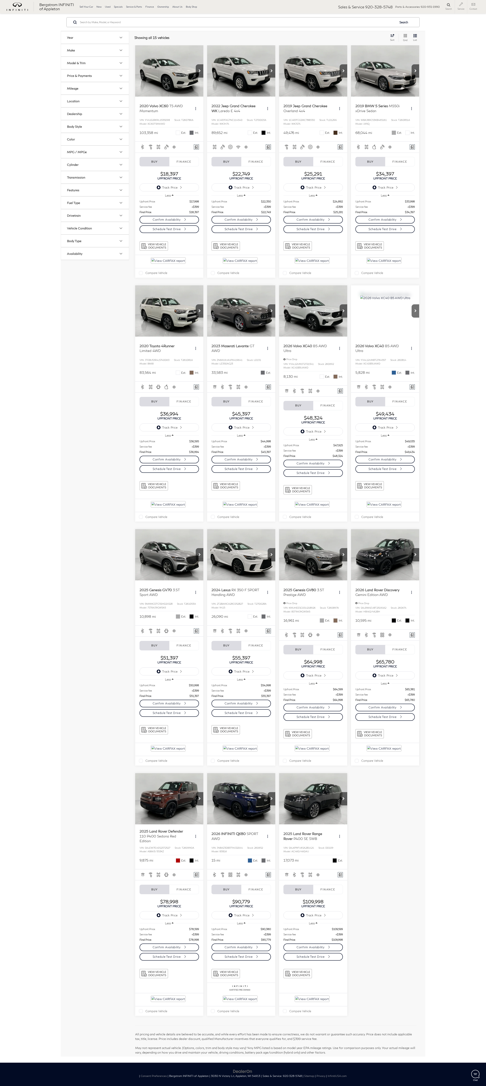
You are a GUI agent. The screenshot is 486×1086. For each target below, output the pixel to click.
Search (403, 22)
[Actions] (195, 108)
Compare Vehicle (156, 273)
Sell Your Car (86, 6)
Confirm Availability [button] (167, 219)
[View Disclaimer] (174, 147)
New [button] (99, 6)
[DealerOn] (242, 1071)
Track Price (170, 187)
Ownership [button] (163, 6)
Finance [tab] (184, 161)
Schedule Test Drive (167, 229)
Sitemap (309, 1075)
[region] (169, 207)
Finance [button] (149, 6)
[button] (199, 71)
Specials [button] (118, 6)
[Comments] (196, 147)
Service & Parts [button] (134, 6)
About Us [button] (177, 6)
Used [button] (107, 6)
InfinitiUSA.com (337, 1075)
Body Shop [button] (191, 6)
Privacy (320, 1075)
